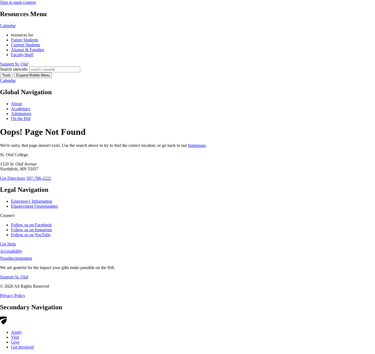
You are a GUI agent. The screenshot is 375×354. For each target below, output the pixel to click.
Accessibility (11, 251)
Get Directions (12, 178)
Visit (15, 337)
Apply (16, 332)
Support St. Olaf (14, 277)
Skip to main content (18, 2)
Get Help (8, 244)
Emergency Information (31, 201)
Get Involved (22, 347)
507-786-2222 (38, 178)
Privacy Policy (12, 295)
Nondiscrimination (16, 258)
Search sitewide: (14, 69)
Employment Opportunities (34, 206)
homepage (197, 145)
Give (15, 342)
